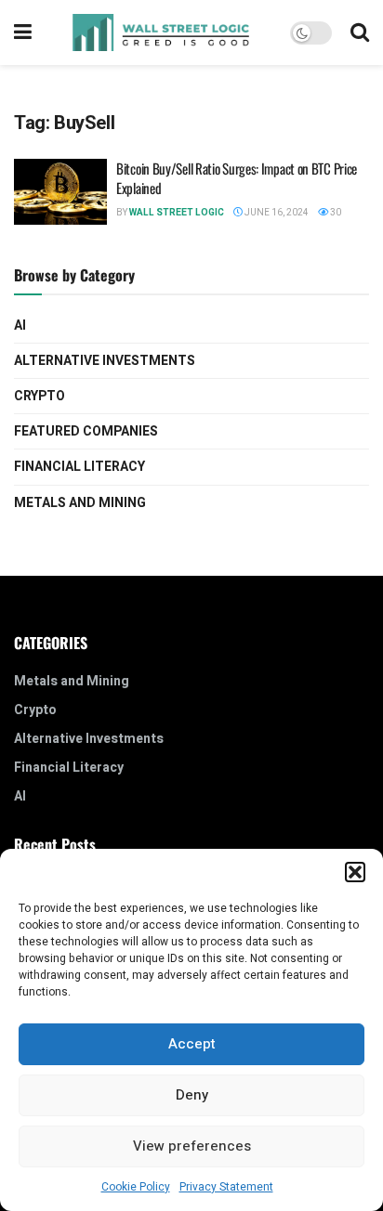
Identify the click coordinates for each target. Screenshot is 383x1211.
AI (20, 325)
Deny (192, 1095)
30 (334, 212)
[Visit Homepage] (161, 32)
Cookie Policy (135, 1186)
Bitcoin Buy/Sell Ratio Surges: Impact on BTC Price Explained (236, 178)
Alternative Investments (104, 361)
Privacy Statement (226, 1186)
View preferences (192, 1146)
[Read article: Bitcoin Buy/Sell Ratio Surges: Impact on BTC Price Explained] (60, 192)
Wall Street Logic (176, 212)
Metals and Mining (80, 503)
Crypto (39, 396)
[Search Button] (359, 32)
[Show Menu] (23, 32)
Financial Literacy (79, 466)
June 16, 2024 (276, 212)
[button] (355, 872)
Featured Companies (86, 431)
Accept (192, 1044)
